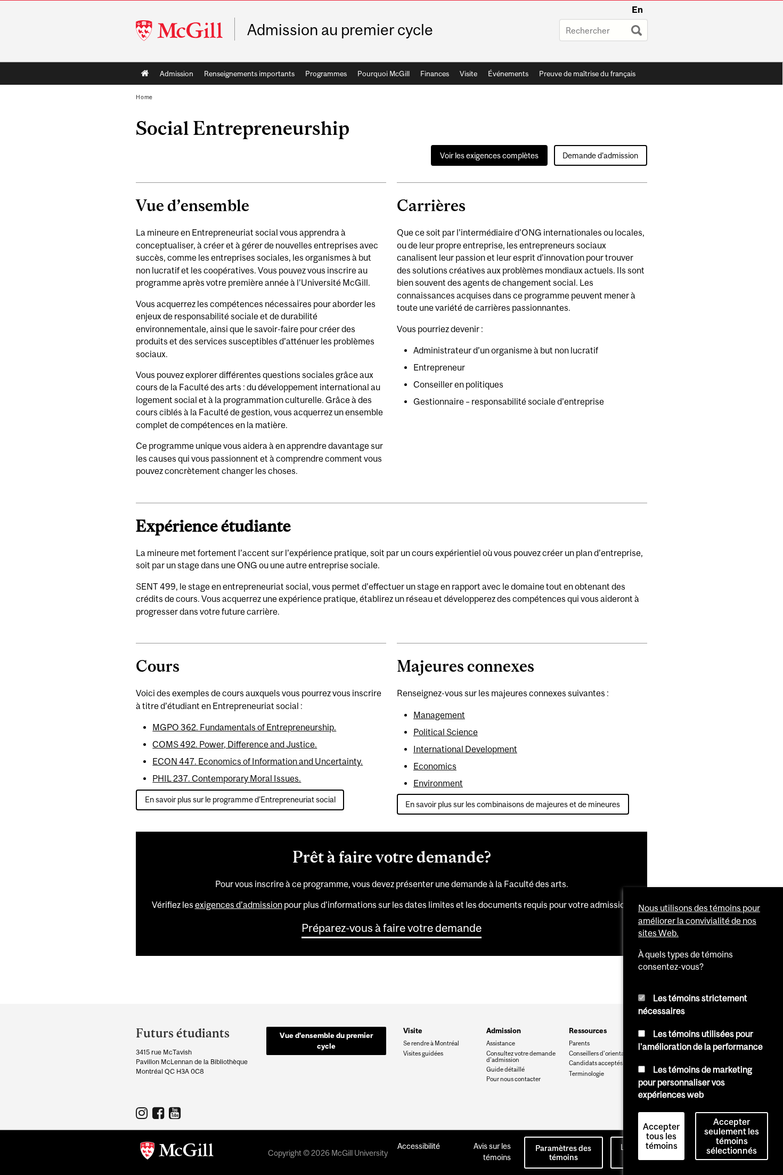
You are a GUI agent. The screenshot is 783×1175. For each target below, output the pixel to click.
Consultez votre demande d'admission (521, 1056)
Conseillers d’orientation (602, 1053)
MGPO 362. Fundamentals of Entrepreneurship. (244, 727)
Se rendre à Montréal (431, 1043)
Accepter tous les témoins (661, 1136)
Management (439, 715)
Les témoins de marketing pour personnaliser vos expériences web (695, 1082)
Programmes (326, 73)
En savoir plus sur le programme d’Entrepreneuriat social (240, 799)
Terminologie (586, 1073)
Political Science (445, 732)
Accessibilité (418, 1145)
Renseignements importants (249, 73)
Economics (434, 766)
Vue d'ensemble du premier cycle (326, 1040)
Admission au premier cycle (340, 30)
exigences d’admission (238, 905)
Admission (176, 73)
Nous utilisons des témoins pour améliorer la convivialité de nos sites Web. (699, 920)
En (637, 9)
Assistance (500, 1043)
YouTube (176, 1112)
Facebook (159, 1112)
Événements (508, 73)
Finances (434, 73)
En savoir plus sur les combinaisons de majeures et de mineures (512, 804)
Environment (438, 783)
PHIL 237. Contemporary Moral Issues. (226, 778)
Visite (468, 73)
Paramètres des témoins (563, 1153)
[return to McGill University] (177, 1152)
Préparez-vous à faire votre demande (391, 927)
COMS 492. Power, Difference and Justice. (234, 744)
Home (145, 73)
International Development (465, 749)
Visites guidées (423, 1053)
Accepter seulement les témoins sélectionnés (731, 1136)
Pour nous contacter (513, 1079)
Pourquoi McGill (383, 73)
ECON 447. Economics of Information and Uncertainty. (257, 761)
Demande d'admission (600, 155)
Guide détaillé (505, 1069)
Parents (579, 1043)
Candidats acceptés (596, 1063)
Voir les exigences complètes (489, 155)
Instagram (143, 1112)
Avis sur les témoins (492, 1151)
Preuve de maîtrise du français (587, 73)
